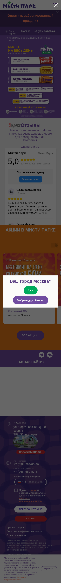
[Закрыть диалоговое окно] (55, 5)
